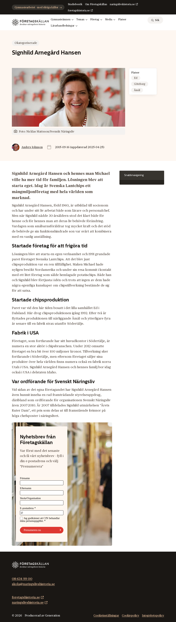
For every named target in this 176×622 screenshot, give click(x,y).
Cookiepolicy (130, 615)
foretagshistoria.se (79, 10)
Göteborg (139, 84)
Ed (135, 78)
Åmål (137, 90)
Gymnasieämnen (60, 19)
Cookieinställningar (106, 615)
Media (108, 19)
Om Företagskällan (96, 4)
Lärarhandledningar (62, 25)
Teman (80, 19)
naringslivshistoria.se (122, 4)
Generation (52, 615)
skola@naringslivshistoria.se (33, 584)
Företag (94, 19)
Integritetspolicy (153, 615)
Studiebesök (75, 4)
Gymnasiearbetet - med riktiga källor (36, 7)
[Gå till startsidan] (30, 22)
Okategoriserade (26, 43)
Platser (122, 19)
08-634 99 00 (22, 579)
